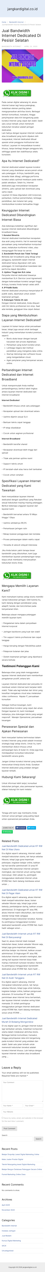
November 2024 (8, 1210)
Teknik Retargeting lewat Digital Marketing (18, 1164)
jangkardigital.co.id (22, 9)
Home (4, 22)
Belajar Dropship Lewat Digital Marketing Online (20, 1154)
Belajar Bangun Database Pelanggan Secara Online (22, 1169)
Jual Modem (6, 1236)
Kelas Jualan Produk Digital (12, 1159)
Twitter (32, 828)
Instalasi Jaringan (8, 1231)
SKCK (4, 1246)
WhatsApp (8, 832)
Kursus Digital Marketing (11, 1241)
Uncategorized (7, 1251)
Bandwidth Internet (16, 22)
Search (4, 1135)
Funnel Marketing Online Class (13, 1174)
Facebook (21, 828)
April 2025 (6, 1205)
